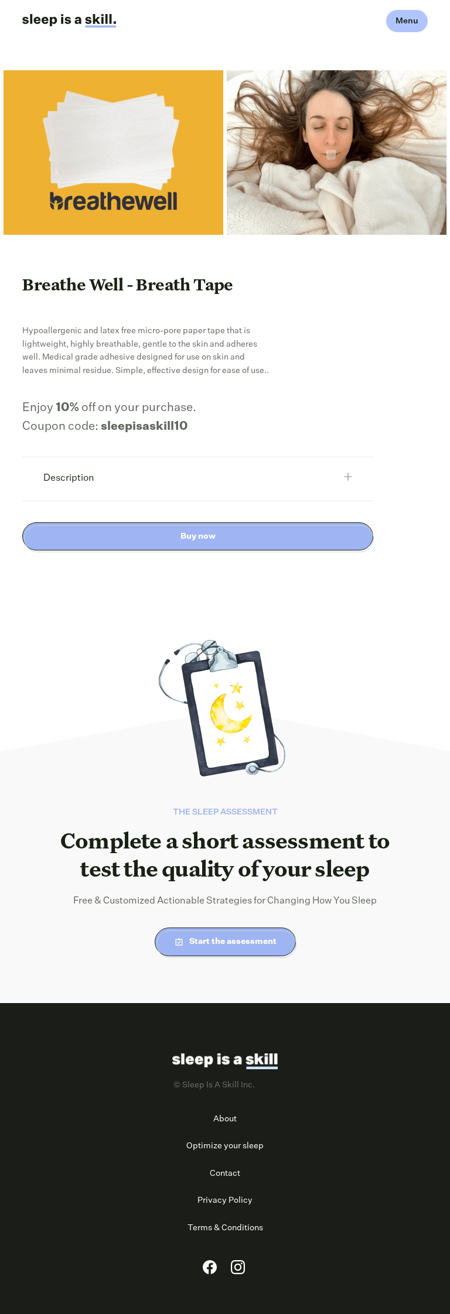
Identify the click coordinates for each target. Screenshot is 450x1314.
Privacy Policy (225, 1200)
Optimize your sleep (225, 1146)
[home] (69, 21)
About (225, 1119)
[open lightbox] (113, 152)
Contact (225, 1173)
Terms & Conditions (225, 1228)
